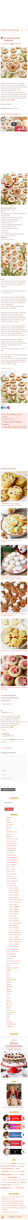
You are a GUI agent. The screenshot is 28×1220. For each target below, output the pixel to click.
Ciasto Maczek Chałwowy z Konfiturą (15, 427)
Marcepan (9, 986)
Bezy (8, 829)
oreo (26, 1180)
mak (9, 1177)
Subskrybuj (3, 108)
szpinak (13, 1184)
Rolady (8, 1007)
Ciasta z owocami (11, 885)
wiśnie (17, 1187)
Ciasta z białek (11, 867)
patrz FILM (9, 304)
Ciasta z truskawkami (15, 939)
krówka (11, 419)
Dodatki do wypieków (13, 968)
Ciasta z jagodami (14, 911)
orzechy (2, 1182)
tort (19, 1184)
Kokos (8, 977)
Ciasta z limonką (13, 918)
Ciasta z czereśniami (14, 902)
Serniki (8, 1010)
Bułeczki (9, 836)
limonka (5, 1177)
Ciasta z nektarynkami (15, 932)
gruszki (22, 1171)
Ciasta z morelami (14, 930)
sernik (9, 1184)
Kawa (8, 972)
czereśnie (11, 1171)
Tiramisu (9, 1014)
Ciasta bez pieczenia (12, 839)
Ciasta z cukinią (11, 869)
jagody (9, 1174)
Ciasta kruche (10, 853)
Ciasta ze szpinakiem (12, 951)
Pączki (8, 998)
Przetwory (9, 1005)
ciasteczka (6, 419)
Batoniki (9, 822)
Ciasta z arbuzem (13, 892)
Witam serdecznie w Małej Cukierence (14, 1107)
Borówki (3, 1166)
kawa (17, 1174)
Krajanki (9, 982)
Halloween (9, 970)
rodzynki (3, 1184)
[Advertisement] (14, 15)
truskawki (5, 1187)
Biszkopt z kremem (12, 832)
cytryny (17, 1168)
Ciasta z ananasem (14, 890)
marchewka (4, 1180)
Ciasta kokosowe (11, 850)
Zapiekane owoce (11, 1024)
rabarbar (23, 1182)
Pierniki (9, 1000)
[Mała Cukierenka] (10, 30)
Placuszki (9, 1003)
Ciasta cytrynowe (11, 841)
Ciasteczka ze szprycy (13, 963)
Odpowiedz (3, 729)
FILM (9, 104)
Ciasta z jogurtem (11, 874)
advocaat (2, 1163)
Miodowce (9, 991)
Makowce (9, 984)
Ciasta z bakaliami (12, 864)
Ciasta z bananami (14, 895)
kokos (23, 1174)
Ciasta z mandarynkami (15, 923)
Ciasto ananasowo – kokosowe (10, 1212)
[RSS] (3, 1217)
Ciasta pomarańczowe (12, 860)
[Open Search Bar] (22, 30)
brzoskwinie (11, 1166)
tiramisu (16, 1184)
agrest (6, 1163)
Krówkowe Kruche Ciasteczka (12, 39)
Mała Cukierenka (17, 1217)
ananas (8, 1163)
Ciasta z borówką (13, 897)
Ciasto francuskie (11, 956)
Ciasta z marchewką (12, 881)
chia (17, 1166)
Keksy (8, 975)
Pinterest (8, 407)
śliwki (22, 1187)
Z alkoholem (10, 1026)
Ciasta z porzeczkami (15, 934)
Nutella (9, 993)
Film (11, 414)
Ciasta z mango (13, 925)
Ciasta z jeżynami (14, 913)
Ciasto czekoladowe (7, 1168)
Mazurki (9, 989)
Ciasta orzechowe (11, 855)
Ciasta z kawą (10, 876)
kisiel (19, 1174)
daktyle (15, 1171)
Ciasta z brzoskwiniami (15, 899)
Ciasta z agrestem (14, 888)
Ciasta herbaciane (11, 848)
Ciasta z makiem (11, 883)
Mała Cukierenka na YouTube (8, 100)
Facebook (2, 407)
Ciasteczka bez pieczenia (13, 961)
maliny (15, 1177)
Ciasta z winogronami (15, 942)
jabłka (3, 1174)
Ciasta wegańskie (11, 954)
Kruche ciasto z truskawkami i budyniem (13, 1205)
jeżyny (13, 1174)
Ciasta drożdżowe (11, 846)
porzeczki (16, 1182)
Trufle (8, 1017)
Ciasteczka (6, 414)
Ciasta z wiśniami (14, 944)
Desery (8, 965)
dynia (18, 1171)
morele (18, 1180)
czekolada (4, 1171)
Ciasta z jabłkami (13, 909)
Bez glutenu (10, 825)
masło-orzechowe (12, 1180)
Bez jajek (9, 827)
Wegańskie (10, 1021)
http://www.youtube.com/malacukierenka (11, 114)
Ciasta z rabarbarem (12, 949)
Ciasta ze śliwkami (14, 937)
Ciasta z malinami (14, 920)
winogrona (12, 1188)
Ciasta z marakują (14, 928)
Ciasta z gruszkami (14, 906)
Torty (8, 1019)
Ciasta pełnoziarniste (12, 857)
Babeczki (9, 817)
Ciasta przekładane (12, 862)
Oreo (8, 996)
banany (14, 1163)
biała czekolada (21, 1163)
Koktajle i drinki (11, 979)
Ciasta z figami (13, 904)
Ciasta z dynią (10, 871)
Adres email (8, 802)
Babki (8, 820)
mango (19, 1177)
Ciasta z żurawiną (14, 946)
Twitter (5, 407)
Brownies (9, 834)
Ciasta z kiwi (12, 916)
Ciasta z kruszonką (12, 878)
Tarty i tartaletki (11, 1012)
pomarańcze (8, 1182)
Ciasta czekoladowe (12, 843)
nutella (22, 1180)
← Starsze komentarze (6, 704)
